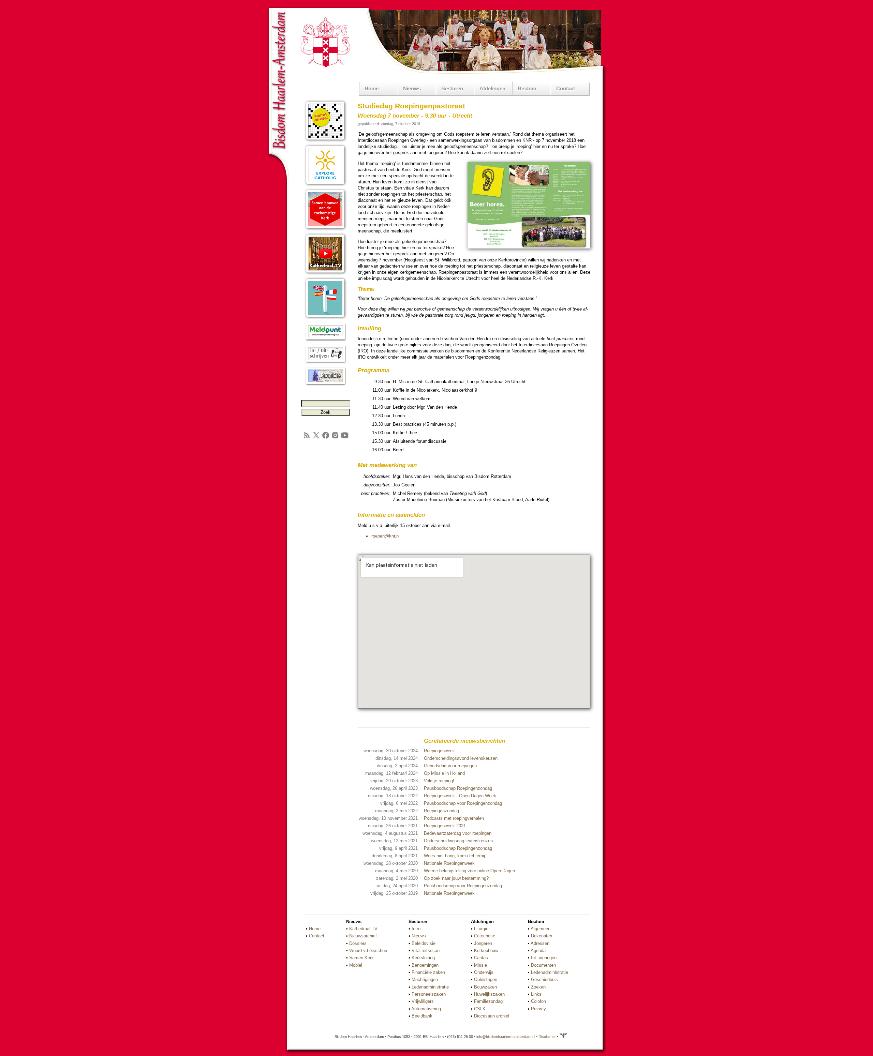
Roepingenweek (439, 750)
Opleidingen (485, 979)
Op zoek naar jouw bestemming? (456, 878)
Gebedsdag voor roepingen (450, 765)
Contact (565, 88)
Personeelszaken (429, 994)
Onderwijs (483, 972)
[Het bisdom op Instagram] (335, 437)
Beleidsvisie (423, 943)
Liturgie (481, 928)
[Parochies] (325, 384)
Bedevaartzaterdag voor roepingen (457, 833)
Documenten (543, 965)
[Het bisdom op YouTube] (345, 437)
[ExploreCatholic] (325, 184)
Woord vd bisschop (368, 950)
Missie (480, 965)
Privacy (538, 1008)
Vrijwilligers (423, 1001)
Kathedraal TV (363, 928)
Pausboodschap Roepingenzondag (458, 788)
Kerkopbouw (486, 950)
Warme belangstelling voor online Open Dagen (469, 870)
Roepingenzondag (441, 810)
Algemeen (540, 928)
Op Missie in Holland (444, 773)
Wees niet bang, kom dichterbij (454, 855)
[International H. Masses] (325, 317)
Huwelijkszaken (489, 994)
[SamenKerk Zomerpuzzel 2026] (325, 140)
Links (536, 994)
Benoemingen (425, 965)
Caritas (481, 957)
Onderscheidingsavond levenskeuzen (461, 758)
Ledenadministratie (430, 987)
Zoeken (538, 987)
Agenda (538, 950)
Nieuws (419, 935)
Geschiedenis (544, 979)
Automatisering (426, 1008)
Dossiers (358, 943)
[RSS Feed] (306, 437)
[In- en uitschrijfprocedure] (325, 362)
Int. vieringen (544, 957)
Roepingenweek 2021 (445, 825)
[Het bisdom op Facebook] (326, 437)
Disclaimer (547, 1037)
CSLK (480, 1008)
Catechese (484, 935)
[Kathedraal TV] (325, 273)
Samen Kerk (361, 957)
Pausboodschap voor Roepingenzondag (463, 803)
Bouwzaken (485, 987)
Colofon (538, 1001)
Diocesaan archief (491, 1016)
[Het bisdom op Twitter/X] (316, 437)
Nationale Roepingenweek (449, 863)
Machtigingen (425, 979)
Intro (416, 928)
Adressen (540, 943)
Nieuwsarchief (363, 935)
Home (372, 88)
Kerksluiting (423, 957)
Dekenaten (541, 935)
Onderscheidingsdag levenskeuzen (458, 840)
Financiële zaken (428, 972)
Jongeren (483, 943)
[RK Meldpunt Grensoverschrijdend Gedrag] (325, 340)
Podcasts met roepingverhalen (454, 818)
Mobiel (355, 965)
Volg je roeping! (439, 780)
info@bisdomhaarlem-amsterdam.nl (505, 1037)
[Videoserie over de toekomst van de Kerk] (325, 229)
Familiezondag (488, 1001)
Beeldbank (422, 1016)
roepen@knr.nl (385, 536)
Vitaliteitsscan (426, 950)
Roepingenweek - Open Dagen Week (460, 795)
